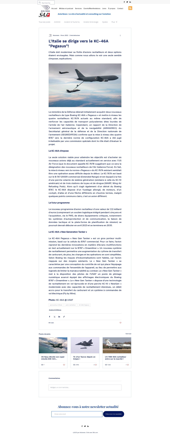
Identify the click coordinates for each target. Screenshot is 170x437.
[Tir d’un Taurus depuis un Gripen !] (85, 345)
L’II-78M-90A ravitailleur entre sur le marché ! (115, 358)
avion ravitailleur (71, 305)
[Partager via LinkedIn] (59, 317)
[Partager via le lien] (64, 317)
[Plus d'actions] (120, 35)
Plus (113, 22)
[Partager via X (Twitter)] (54, 317)
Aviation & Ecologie (91, 22)
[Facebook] (124, 2)
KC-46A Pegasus (84, 305)
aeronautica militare (56, 305)
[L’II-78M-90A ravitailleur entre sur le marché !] (117, 345)
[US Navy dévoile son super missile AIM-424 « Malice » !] (53, 345)
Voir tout (128, 334)
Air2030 (57, 22)
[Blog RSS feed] (130, 8)
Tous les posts (44, 22)
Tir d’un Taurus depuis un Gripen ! (84, 358)
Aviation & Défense (55, 310)
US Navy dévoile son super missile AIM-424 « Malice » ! (53, 358)
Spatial (105, 22)
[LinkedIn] (130, 2)
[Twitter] (127, 2)
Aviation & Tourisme (72, 22)
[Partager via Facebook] (49, 317)
